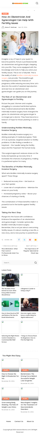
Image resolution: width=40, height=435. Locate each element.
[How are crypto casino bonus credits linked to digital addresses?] (29, 304)
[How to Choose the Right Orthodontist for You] (10, 365)
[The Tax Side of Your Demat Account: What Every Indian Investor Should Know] (10, 280)
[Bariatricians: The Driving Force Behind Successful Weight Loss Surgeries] (29, 365)
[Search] (37, 3)
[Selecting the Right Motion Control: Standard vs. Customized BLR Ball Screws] (10, 327)
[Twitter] (24, 240)
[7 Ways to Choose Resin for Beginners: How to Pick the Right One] (29, 327)
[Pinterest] (30, 240)
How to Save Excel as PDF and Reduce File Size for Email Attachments (10, 315)
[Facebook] (19, 240)
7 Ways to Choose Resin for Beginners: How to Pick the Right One (29, 338)
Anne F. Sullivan (11, 27)
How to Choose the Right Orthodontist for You (10, 376)
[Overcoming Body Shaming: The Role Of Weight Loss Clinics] (10, 393)
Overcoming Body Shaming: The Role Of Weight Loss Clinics (10, 405)
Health (5, 13)
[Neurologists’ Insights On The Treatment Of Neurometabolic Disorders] (29, 393)
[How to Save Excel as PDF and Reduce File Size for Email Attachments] (10, 304)
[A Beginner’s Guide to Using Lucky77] (29, 280)
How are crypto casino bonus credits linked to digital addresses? (28, 315)
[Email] (35, 240)
